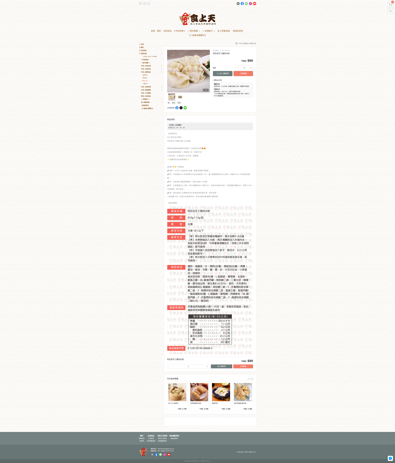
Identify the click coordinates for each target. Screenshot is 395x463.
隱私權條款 (174, 438)
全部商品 (151, 436)
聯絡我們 (142, 438)
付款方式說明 (162, 436)
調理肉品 (144, 78)
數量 (214, 68)
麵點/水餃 (145, 81)
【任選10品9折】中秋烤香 (149, 56)
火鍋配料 (144, 83)
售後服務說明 (162, 441)
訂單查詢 (151, 438)
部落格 (142, 441)
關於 (141, 436)
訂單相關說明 (151, 441)
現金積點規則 (174, 436)
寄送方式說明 (162, 438)
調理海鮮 (144, 75)
